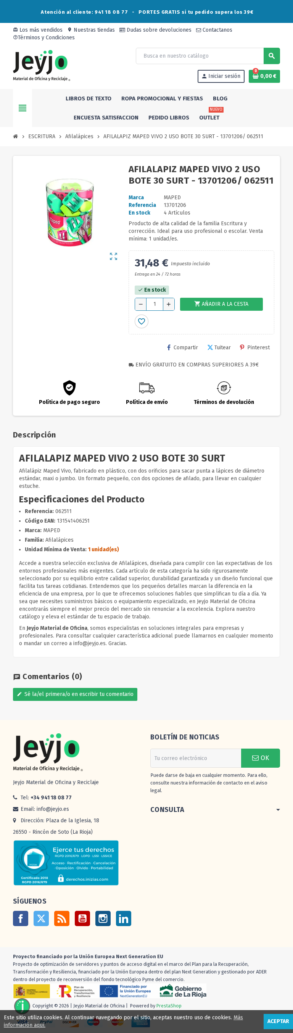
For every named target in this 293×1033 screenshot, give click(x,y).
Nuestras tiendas (91, 30)
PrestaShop (169, 1006)
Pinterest (258, 347)
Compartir (186, 347)
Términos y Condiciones (44, 37)
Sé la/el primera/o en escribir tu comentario (75, 694)
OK (264, 758)
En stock (139, 213)
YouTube (82, 918)
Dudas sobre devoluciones (158, 30)
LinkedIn (123, 918)
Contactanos (216, 30)
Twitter (41, 918)
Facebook (20, 918)
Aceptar (278, 1021)
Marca (136, 197)
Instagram (103, 918)
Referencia (142, 205)
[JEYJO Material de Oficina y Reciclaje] (41, 65)
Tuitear (222, 347)
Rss (61, 918)
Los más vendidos (38, 30)
